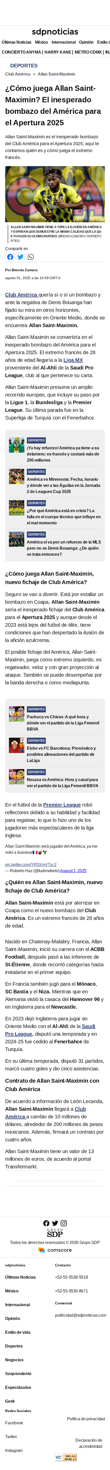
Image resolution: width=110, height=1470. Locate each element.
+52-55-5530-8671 (71, 1291)
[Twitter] (20, 256)
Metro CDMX (88, 52)
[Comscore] (55, 1249)
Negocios (14, 1360)
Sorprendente (18, 1374)
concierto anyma (21, 52)
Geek (10, 1401)
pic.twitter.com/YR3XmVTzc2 (31, 864)
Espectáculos (18, 1387)
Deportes (14, 1346)
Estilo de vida (17, 1332)
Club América (17, 74)
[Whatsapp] (31, 256)
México (41, 42)
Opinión (86, 42)
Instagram (14, 1450)
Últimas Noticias (16, 42)
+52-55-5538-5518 (71, 1277)
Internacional (63, 42)
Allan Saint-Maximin (56, 74)
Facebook (14, 1423)
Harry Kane (58, 52)
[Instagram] (64, 1223)
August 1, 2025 (73, 871)
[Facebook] (10, 256)
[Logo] (55, 32)
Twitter (11, 1437)
